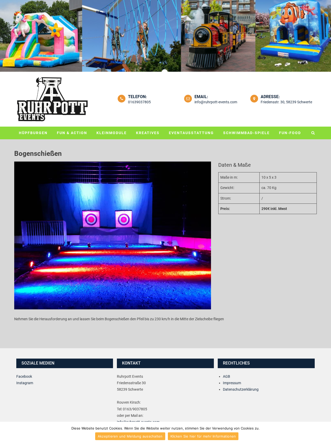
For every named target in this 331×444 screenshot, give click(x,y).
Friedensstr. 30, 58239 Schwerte (286, 102)
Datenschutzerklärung (241, 389)
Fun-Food (290, 133)
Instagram (24, 383)
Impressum (232, 383)
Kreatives (148, 133)
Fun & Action (72, 133)
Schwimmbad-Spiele (246, 133)
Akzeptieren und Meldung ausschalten (130, 436)
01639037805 (139, 102)
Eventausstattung (191, 133)
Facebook (24, 376)
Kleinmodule (111, 133)
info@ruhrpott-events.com (215, 102)
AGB (226, 376)
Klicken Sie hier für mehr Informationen (203, 436)
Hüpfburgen (33, 133)
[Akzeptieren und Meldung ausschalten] (324, 432)
